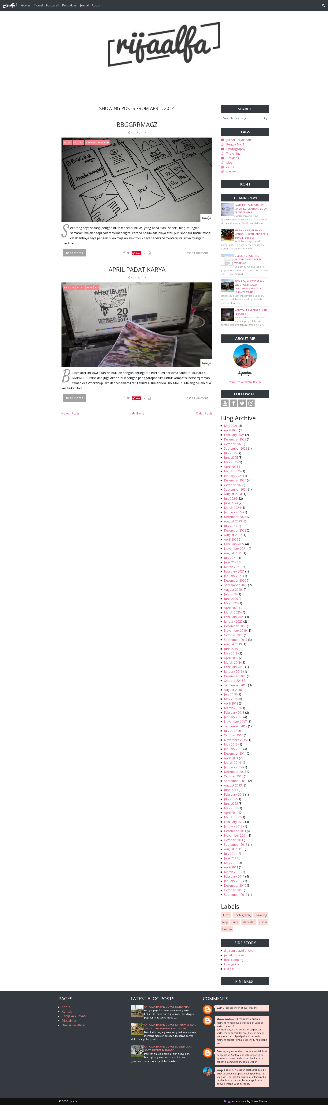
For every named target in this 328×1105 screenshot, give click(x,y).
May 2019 (231, 653)
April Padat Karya (137, 269)
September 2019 (235, 640)
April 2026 (231, 430)
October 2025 (233, 444)
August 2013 (233, 785)
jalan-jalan (248, 922)
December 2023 (235, 517)
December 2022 (235, 530)
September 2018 (235, 685)
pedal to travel (234, 955)
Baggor (69, 287)
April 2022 (231, 539)
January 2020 (233, 621)
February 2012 (234, 822)
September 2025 (235, 448)
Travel (38, 5)
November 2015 (235, 740)
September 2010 (235, 895)
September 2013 (235, 781)
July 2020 (230, 594)
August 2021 (233, 553)
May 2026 (231, 426)
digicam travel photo (238, 950)
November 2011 (235, 835)
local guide (231, 964)
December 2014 (235, 753)
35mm (226, 915)
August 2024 (233, 494)
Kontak (67, 1011)
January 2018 (233, 717)
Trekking (232, 158)
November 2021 (235, 549)
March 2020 (232, 612)
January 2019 (233, 671)
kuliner (263, 922)
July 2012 (230, 799)
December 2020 (235, 580)
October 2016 (233, 735)
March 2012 (232, 817)
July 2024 (230, 498)
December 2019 (235, 626)
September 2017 (235, 726)
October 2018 (233, 681)
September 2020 (235, 585)
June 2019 (231, 649)
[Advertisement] (164, 77)
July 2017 (230, 731)
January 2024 (233, 512)
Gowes (26, 5)
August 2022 (233, 535)
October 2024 (233, 485)
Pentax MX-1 (235, 144)
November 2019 (235, 630)
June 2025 (231, 457)
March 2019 (232, 662)
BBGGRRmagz (137, 124)
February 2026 (234, 435)
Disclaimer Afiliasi (74, 1025)
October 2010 (233, 890)
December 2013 (235, 772)
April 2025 (231, 467)
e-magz (91, 142)
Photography (235, 149)
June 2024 (231, 503)
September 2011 (235, 844)
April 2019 (231, 658)
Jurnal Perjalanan (238, 140)
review (231, 172)
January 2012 (233, 826)
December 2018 (235, 676)
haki (89, 287)
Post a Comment (196, 253)
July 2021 (230, 558)
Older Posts (204, 413)
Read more (74, 253)
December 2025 (235, 439)
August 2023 (233, 521)
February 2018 (234, 712)
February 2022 (234, 544)
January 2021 (233, 576)
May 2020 (231, 603)
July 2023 (230, 526)
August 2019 (233, 644)
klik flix (229, 969)
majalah (103, 142)
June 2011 (231, 858)
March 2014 (232, 763)
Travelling (233, 153)
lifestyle (227, 929)
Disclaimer (69, 1020)
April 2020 (231, 608)
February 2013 (234, 794)
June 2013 (231, 790)
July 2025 (230, 453)
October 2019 (233, 635)
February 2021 (234, 571)
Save (138, 253)
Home (139, 413)
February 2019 (234, 667)
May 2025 (231, 462)
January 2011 (233, 881)
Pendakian (69, 5)
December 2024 (235, 480)
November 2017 (235, 722)
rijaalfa (245, 373)
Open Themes (260, 1101)
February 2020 (234, 617)
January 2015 (233, 749)
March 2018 (232, 708)
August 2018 (233, 690)
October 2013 (233, 776)
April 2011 (231, 867)
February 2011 (234, 876)
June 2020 (231, 599)
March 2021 (232, 567)
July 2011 (230, 854)
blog (67, 142)
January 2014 (233, 767)
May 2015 (231, 744)
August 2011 (233, 849)
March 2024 (232, 508)
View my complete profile (245, 381)
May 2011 (231, 863)
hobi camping (233, 960)
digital (78, 142)
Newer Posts (70, 413)
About (96, 5)
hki (97, 287)
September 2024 (235, 489)
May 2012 (231, 808)
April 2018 (231, 703)
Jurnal (84, 5)
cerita (230, 167)
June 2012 (231, 803)
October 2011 (233, 840)
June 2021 (231, 562)
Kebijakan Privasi (74, 1016)
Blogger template (235, 1101)
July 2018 (230, 694)
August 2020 (233, 589)
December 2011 (235, 831)
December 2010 (235, 885)
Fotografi (52, 5)
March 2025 (232, 471)
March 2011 (232, 872)
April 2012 (231, 813)
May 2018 (231, 699)
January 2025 (233, 476)
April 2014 (231, 758)
